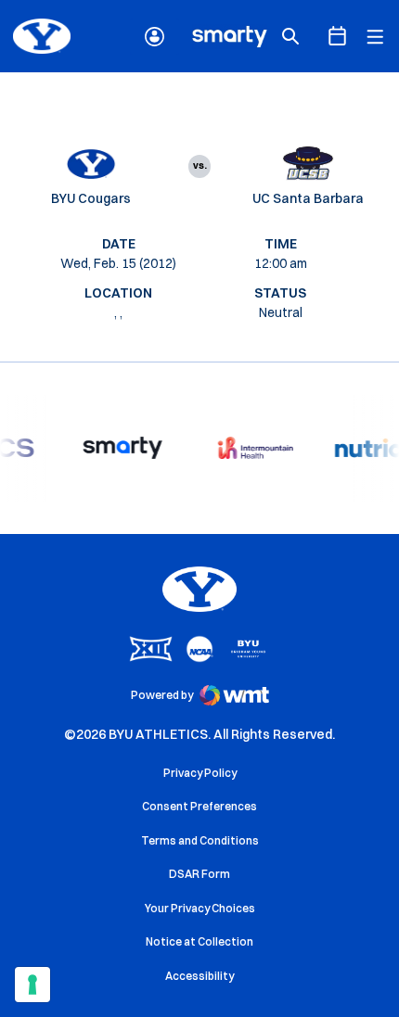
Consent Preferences (199, 806)
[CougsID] (154, 37)
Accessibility (199, 975)
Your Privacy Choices (200, 908)
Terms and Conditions (200, 840)
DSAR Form (199, 874)
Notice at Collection (199, 941)
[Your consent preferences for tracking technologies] (32, 984)
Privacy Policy (200, 773)
